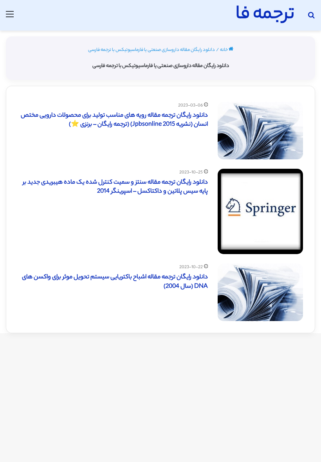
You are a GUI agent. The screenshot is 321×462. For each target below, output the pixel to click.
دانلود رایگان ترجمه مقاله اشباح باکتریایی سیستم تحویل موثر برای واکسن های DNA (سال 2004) (115, 282)
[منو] (10, 18)
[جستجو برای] (311, 18)
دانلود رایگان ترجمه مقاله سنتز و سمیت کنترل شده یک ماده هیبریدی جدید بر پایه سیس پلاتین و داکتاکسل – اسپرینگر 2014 (115, 187)
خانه (224, 50)
